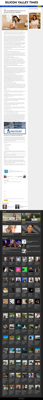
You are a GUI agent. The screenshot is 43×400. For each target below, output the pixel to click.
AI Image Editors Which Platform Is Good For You (12, 294)
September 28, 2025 (9, 223)
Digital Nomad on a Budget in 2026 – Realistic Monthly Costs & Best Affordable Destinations (18, 380)
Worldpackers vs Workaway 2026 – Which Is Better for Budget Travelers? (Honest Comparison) (5, 392)
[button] (36, 6)
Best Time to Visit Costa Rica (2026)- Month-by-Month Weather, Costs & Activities (12, 366)
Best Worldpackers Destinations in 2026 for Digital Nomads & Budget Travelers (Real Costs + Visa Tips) (37, 367)
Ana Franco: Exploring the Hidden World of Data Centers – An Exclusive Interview (11, 234)
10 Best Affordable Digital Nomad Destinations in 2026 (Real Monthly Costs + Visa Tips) (5, 380)
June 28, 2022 (11, 13)
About (22, 6)
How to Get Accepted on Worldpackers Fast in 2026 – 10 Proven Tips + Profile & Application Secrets (37, 380)
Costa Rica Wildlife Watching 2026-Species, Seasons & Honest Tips (12, 342)
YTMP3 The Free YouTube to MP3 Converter (30, 294)
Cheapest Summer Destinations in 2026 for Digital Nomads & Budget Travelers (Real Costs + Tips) (24, 367)
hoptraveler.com (5, 318)
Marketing (17, 6)
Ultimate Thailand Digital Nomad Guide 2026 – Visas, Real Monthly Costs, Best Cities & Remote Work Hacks (30, 343)
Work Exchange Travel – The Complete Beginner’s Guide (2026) (31, 391)
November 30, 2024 (11, 235)
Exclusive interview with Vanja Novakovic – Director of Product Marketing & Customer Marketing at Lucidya (33, 246)
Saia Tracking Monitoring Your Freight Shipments (24, 294)
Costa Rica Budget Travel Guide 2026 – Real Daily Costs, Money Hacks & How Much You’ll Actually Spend (5, 355)
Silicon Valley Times (21, 2)
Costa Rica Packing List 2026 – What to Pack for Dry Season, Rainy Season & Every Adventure (31, 355)
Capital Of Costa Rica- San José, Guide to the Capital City (24, 319)
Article (3, 6)
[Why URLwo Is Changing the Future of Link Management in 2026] (24, 241)
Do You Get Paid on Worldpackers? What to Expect (37, 319)
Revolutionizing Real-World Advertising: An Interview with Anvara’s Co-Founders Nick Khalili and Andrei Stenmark (31, 222)
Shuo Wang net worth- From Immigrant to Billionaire (18, 284)
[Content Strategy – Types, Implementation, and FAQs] (24, 251)
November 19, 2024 (30, 235)
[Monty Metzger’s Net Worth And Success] (17, 207)
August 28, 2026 (9, 207)
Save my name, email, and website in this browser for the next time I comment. (14, 198)
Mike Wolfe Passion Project (11, 206)
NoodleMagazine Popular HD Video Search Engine (24, 263)
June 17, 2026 (10, 250)
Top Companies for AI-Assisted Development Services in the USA (5, 284)
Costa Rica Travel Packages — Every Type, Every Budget (30, 319)
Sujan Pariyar (5, 223)
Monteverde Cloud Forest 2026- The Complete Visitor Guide (5, 342)
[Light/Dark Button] (35, 6)
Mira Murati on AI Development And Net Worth (31, 284)
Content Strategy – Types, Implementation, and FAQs (33, 251)
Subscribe (39, 6)
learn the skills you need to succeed (16, 115)
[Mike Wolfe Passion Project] (5, 207)
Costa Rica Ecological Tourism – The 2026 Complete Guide (24, 342)
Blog (20, 6)
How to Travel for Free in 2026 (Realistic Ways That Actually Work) (37, 391)
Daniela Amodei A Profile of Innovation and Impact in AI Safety (37, 284)
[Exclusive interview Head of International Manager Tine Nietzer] (31, 229)
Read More (4, 253)
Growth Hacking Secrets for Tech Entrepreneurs (24, 305)
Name (5, 191)
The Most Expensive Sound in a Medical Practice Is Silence (5, 273)
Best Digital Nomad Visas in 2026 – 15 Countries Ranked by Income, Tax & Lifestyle (18, 366)
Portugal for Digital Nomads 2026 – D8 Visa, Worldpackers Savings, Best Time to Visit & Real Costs (37, 355)
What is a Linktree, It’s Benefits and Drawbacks (24, 273)
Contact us (25, 6)
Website (5, 196)
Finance (14, 6)
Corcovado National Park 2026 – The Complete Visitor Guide (18, 342)
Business (6, 6)
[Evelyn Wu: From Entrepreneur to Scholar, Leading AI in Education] (12, 217)
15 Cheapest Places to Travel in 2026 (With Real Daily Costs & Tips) (24, 379)
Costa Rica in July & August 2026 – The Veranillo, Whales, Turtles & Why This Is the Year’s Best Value (11, 355)
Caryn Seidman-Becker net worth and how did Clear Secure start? (24, 284)
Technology (10, 6)
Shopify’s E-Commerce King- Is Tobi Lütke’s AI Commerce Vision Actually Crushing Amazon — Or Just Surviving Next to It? (11, 248)
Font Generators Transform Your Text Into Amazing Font (17, 294)
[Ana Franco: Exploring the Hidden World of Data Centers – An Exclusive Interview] (12, 229)
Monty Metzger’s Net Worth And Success (23, 206)
